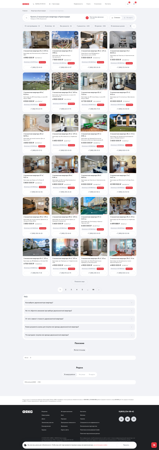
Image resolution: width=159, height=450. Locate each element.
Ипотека (82, 415)
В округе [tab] (92, 374)
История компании (66, 411)
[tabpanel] (79, 358)
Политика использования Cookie (90, 430)
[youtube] (127, 419)
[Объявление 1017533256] (94, 123)
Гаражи (44, 430)
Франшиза (64, 426)
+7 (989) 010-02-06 (36, 192)
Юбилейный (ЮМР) (32, 382)
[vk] (121, 419)
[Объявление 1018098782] (94, 164)
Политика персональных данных (90, 433)
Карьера (63, 419)
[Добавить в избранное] (47, 33)
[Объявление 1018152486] (36, 81)
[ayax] (27, 411)
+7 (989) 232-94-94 (123, 67)
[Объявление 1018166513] (94, 40)
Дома (43, 419)
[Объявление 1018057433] (65, 123)
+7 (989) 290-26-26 (94, 67)
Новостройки (46, 415)
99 (93, 289)
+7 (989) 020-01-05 (65, 150)
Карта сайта (65, 430)
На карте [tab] (130, 17)
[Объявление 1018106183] (36, 164)
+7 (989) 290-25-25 (65, 192)
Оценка (82, 419)
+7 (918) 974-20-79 (36, 109)
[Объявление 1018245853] (36, 40)
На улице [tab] (82, 374)
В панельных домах (118, 26)
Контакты (83, 411)
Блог (62, 415)
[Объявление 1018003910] (94, 206)
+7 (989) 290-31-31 (94, 150)
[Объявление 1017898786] (94, 247)
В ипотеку (50, 26)
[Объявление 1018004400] (36, 206)
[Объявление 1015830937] (123, 247)
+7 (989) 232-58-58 (123, 109)
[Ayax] (25, 4)
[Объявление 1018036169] (123, 206)
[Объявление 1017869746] (65, 247)
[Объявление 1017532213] (36, 123)
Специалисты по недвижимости (89, 422)
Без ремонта (66, 26)
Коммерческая (46, 426)
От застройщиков (32, 26)
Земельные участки (47, 422)
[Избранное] (134, 4)
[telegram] (133, 419)
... (87, 289)
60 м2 (28, 357)
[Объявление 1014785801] (123, 123)
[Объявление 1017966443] (65, 206)
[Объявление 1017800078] (123, 81)
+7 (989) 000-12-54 (123, 273)
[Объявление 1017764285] (65, 40)
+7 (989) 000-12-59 (123, 150)
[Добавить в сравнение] (47, 38)
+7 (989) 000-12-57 (65, 67)
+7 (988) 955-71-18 (94, 109)
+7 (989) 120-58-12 (94, 192)
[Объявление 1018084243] (123, 164)
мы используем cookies (100, 445)
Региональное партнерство (88, 426)
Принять (126, 445)
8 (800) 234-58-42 (126, 412)
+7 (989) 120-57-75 (65, 109)
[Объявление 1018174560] (123, 40)
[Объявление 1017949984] (36, 247)
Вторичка (100, 26)
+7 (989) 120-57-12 (36, 150)
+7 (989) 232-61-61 (36, 67)
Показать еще (79, 281)
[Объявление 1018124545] (65, 81)
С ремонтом (83, 26)
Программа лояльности (68, 422)
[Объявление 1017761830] (65, 164)
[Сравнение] (127, 4)
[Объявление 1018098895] (94, 81)
